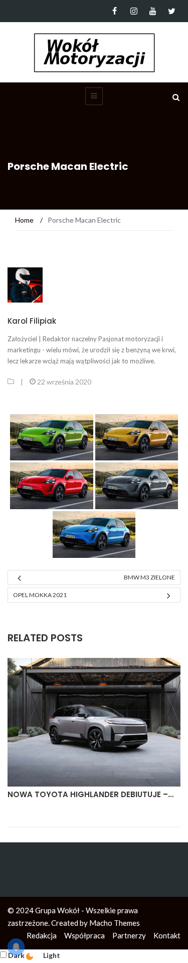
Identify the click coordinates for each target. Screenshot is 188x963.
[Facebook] (114, 11)
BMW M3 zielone (149, 577)
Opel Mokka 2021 (40, 595)
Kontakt (166, 935)
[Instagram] (133, 11)
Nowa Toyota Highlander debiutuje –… (90, 794)
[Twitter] (171, 11)
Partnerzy (129, 935)
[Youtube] (152, 11)
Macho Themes (114, 922)
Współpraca (84, 935)
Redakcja (42, 935)
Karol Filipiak (32, 321)
